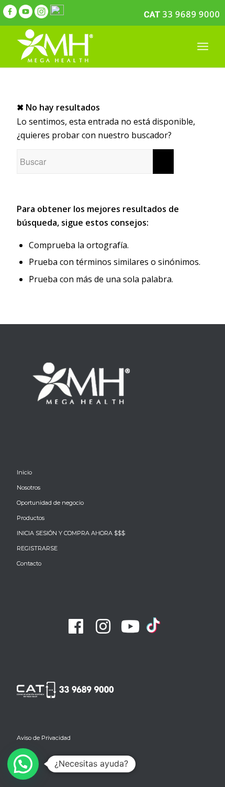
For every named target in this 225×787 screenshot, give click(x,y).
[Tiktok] (153, 631)
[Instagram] (103, 626)
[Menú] (202, 46)
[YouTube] (130, 626)
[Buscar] (180, 47)
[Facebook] (75, 626)
